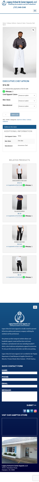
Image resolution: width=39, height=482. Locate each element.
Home (4, 23)
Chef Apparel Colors (10, 94)
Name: (5, 370)
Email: (5, 384)
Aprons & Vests (21, 23)
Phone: (5, 377)
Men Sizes (6, 100)
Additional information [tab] (10, 127)
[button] (33, 30)
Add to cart (15, 114)
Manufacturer (7, 105)
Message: (6, 390)
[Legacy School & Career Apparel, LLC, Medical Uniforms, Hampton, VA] (2, 477)
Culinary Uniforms (11, 23)
